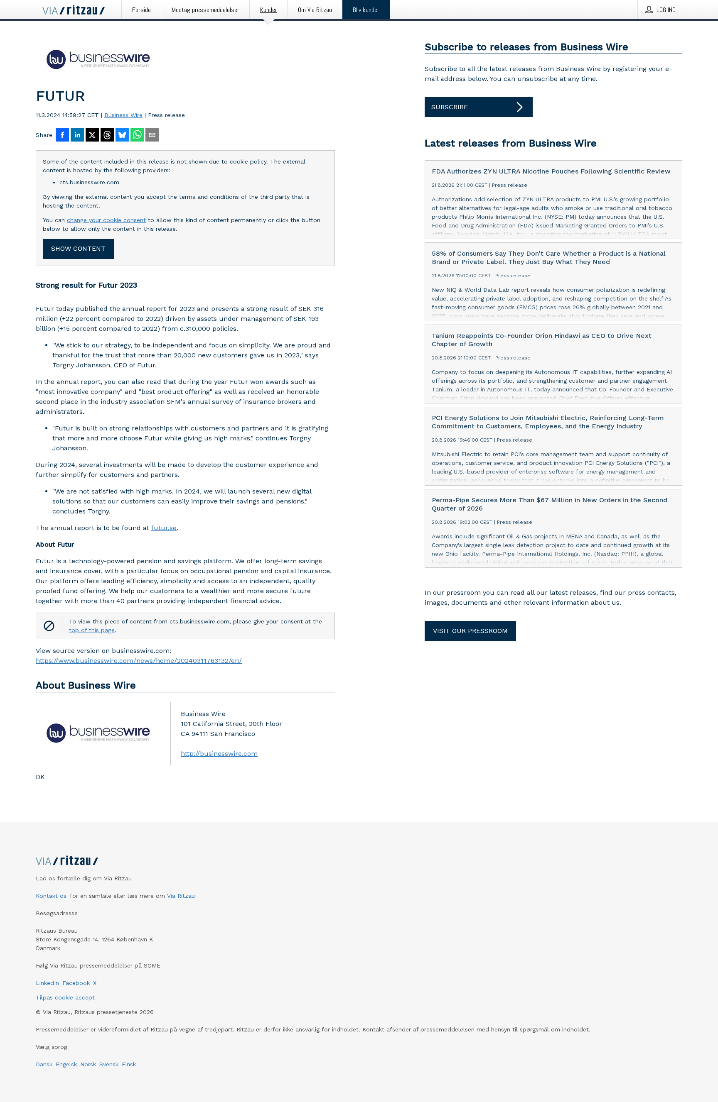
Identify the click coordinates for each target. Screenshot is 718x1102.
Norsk (88, 1064)
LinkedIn (47, 983)
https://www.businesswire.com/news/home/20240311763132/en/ (139, 661)
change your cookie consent (106, 220)
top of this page (92, 630)
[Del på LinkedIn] (77, 135)
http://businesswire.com (219, 753)
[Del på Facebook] (62, 135)
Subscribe (449, 107)
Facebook (76, 983)
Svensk (108, 1064)
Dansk (44, 1064)
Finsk (129, 1064)
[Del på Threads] (107, 135)
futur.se (164, 528)
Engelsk (66, 1064)
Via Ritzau (181, 895)
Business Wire (123, 115)
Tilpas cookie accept (65, 997)
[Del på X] (92, 135)
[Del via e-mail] (152, 135)
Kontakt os (51, 895)
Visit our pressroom (470, 631)
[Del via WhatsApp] (137, 135)
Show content (78, 248)
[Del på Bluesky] (122, 135)
